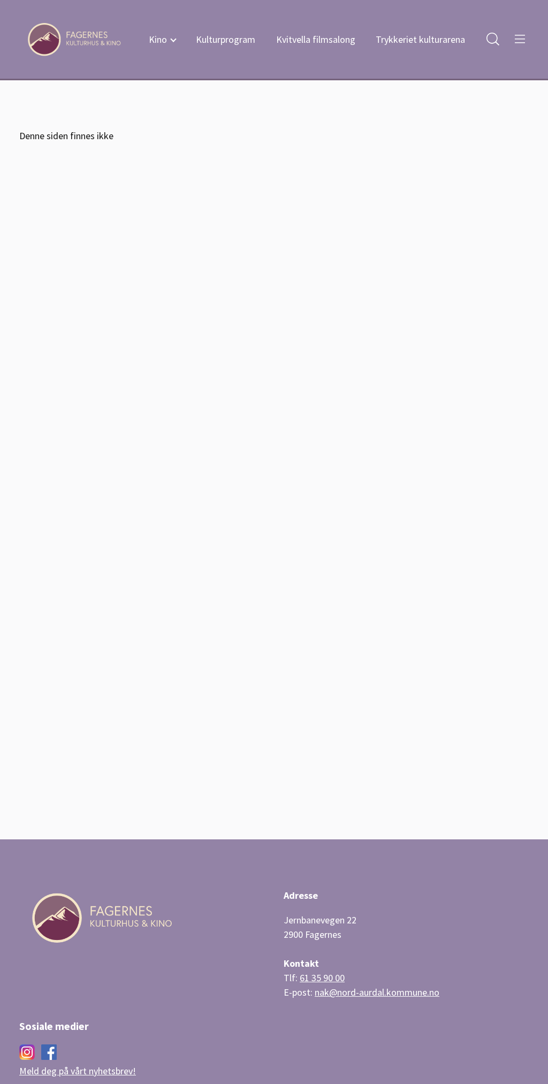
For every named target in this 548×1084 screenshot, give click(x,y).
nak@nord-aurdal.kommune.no (377, 992)
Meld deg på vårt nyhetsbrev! (77, 1071)
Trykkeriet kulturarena (420, 39)
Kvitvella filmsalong (315, 39)
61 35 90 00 (322, 978)
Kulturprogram (225, 39)
